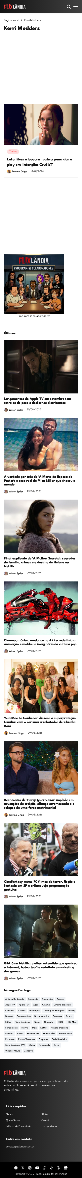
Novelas (9, 1034)
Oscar (20, 1034)
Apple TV (10, 1005)
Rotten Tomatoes (26, 1039)
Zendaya (28, 1051)
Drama (69, 1016)
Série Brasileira (59, 1039)
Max (34, 1028)
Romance (10, 1039)
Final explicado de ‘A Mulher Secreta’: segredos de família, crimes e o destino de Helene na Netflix (39, 562)
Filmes (37, 1022)
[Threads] (58, 1167)
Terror (57, 1045)
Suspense (43, 1039)
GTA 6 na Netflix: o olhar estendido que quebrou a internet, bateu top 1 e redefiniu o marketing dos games (40, 967)
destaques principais (54, 1011)
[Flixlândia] (15, 6)
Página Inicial (11, 20)
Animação (33, 999)
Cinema (46, 1005)
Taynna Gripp (19, 171)
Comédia (9, 1011)
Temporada (44, 1045)
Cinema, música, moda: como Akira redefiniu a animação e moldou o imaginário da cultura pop (40, 642)
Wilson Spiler (16, 410)
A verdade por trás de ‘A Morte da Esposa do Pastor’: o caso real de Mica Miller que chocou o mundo (39, 480)
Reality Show (65, 1034)
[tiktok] (51, 1167)
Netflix (43, 1028)
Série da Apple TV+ (15, 1045)
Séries (32, 1045)
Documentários (41, 1016)
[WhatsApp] (44, 1167)
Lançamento (11, 1028)
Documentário (24, 1016)
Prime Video (49, 1034)
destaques (34, 1011)
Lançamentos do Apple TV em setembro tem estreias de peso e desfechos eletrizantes (37, 401)
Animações (47, 999)
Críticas (22, 1011)
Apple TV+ (24, 1005)
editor (8, 1022)
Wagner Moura (12, 1051)
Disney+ (9, 1016)
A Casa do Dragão (14, 999)
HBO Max (71, 1022)
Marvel (24, 1028)
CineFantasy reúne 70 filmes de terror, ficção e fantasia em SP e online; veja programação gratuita (39, 885)
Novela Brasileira (59, 1028)
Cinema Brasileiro (62, 1005)
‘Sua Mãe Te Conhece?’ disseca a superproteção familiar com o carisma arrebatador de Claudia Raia (40, 722)
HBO (61, 1022)
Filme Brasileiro (22, 1022)
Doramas (57, 1016)
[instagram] (29, 1167)
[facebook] (16, 1167)
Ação (35, 1005)
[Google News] (66, 1167)
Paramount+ (33, 1034)
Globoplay (49, 1022)
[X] (22, 1167)
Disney (71, 1011)
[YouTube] (37, 1167)
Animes (60, 999)
